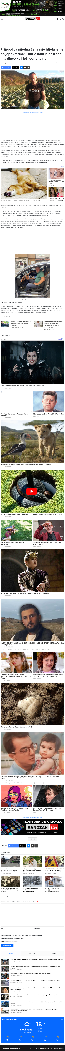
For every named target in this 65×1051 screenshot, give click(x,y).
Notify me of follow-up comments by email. (13, 938)
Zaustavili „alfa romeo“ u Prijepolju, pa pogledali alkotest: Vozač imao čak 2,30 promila (21, 323)
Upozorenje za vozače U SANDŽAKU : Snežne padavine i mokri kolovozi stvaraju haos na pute (32, 890)
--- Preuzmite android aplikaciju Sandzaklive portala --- (32, 112)
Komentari (54, 953)
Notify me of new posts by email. (10, 941)
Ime (2, 921)
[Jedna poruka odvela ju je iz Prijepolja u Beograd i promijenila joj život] (32, 861)
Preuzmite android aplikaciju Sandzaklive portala (32, 817)
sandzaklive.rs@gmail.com (46, 1048)
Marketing (61, 1048)
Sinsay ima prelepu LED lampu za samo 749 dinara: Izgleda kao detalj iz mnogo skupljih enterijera (36, 959)
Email (2, 928)
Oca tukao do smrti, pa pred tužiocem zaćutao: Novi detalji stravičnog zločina (31, 973)
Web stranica (37, 928)
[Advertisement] (32, 33)
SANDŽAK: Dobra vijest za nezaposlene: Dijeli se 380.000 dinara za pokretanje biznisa (9, 870)
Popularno (32, 953)
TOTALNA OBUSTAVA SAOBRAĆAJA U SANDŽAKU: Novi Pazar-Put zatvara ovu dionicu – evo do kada (54, 870)
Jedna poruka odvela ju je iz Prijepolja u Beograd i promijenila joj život (32, 870)
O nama (56, 1048)
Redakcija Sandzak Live (7, 63)
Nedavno (10, 953)
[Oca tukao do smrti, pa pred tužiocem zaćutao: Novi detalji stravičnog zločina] (5, 976)
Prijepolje (33, 839)
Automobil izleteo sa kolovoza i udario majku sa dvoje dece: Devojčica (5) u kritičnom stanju (35, 980)
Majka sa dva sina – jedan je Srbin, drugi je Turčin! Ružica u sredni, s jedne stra (10, 890)
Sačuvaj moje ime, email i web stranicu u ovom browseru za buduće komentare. (22, 935)
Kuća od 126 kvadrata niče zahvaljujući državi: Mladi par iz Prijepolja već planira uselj (53, 890)
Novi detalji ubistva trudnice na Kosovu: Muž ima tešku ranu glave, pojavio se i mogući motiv (35, 995)
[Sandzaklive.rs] (32, 18)
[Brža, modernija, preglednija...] (32, 826)
